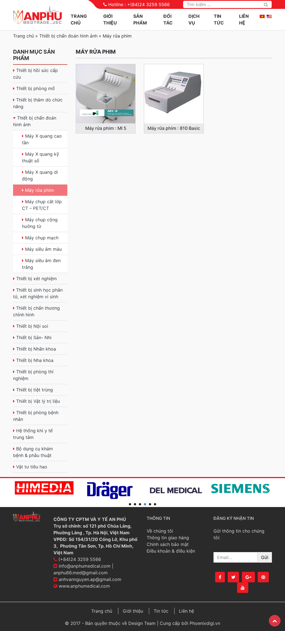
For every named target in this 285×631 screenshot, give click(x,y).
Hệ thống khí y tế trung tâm (33, 434)
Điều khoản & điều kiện (171, 551)
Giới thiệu (133, 611)
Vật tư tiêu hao (31, 466)
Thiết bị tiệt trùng (34, 389)
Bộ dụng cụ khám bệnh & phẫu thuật (33, 452)
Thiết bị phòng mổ (35, 88)
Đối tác (168, 19)
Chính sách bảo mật (168, 544)
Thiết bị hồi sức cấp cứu (35, 74)
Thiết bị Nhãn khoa (36, 349)
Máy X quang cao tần (42, 139)
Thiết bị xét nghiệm (36, 278)
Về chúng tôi (160, 531)
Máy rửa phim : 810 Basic (174, 128)
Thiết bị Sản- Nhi (33, 337)
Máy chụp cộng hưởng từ (40, 223)
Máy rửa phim (39, 190)
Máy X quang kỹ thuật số (40, 157)
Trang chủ (79, 19)
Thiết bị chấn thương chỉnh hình (36, 311)
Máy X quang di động (40, 175)
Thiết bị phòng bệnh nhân (35, 416)
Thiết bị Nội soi (32, 326)
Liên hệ (244, 19)
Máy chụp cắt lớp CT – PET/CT (42, 205)
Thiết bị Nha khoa (34, 360)
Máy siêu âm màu (43, 249)
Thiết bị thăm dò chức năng (38, 103)
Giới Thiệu (110, 19)
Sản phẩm (140, 19)
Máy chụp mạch (41, 237)
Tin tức (219, 19)
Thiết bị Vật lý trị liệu (38, 401)
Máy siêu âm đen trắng (41, 264)
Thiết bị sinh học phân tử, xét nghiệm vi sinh (38, 293)
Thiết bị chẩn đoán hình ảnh (68, 36)
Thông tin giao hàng (168, 537)
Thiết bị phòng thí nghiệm (33, 375)
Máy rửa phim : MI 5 (105, 128)
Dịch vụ (194, 19)
